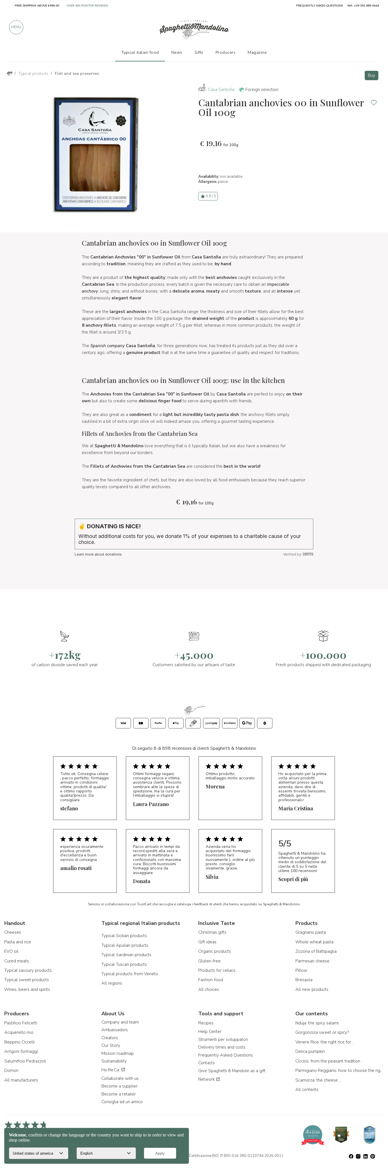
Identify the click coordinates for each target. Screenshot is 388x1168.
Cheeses (12, 932)
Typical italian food (140, 52)
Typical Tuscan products (124, 964)
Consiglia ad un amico (122, 1102)
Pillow (301, 970)
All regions (111, 983)
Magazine (257, 52)
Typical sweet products (26, 980)
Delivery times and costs (221, 1047)
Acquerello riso (19, 1032)
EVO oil (11, 951)
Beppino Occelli (19, 1042)
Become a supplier (119, 1086)
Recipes (206, 1023)
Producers (226, 52)
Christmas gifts (212, 932)
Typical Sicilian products (124, 936)
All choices (208, 989)
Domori (11, 1070)
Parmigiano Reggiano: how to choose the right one (339, 1070)
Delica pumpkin (310, 1051)
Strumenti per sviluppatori (223, 1039)
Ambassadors (114, 1030)
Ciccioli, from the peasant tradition (327, 1061)
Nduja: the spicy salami (317, 1023)
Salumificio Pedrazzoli (25, 1061)
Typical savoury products (28, 970)
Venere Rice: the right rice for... (324, 1042)
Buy (371, 75)
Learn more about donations (98, 554)
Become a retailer (118, 1094)
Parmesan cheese (312, 961)
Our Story (110, 1045)
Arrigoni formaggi (21, 1051)
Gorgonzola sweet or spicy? (322, 1032)
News (176, 52)
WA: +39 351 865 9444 (363, 6)
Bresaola (303, 980)
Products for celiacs (216, 970)
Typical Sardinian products (126, 955)
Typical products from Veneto (129, 974)
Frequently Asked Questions (225, 1055)
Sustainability (114, 1061)
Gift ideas (207, 942)
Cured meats (16, 961)
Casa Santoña (221, 89)
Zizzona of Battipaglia (316, 951)
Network (207, 1079)
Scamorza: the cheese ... (318, 1080)
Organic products (214, 951)
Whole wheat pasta (314, 942)
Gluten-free (209, 961)
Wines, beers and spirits (27, 989)
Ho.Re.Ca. (111, 1070)
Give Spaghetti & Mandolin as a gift (232, 1071)
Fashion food (210, 980)
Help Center (210, 1031)
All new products (311, 989)
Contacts (206, 1063)
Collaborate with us (120, 1078)
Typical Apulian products (124, 945)
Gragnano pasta (310, 932)
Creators (109, 1038)
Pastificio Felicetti (20, 1023)
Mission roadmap (117, 1053)
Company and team (120, 1022)
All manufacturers (21, 1080)
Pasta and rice (17, 942)
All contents (306, 1089)
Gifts (199, 52)
